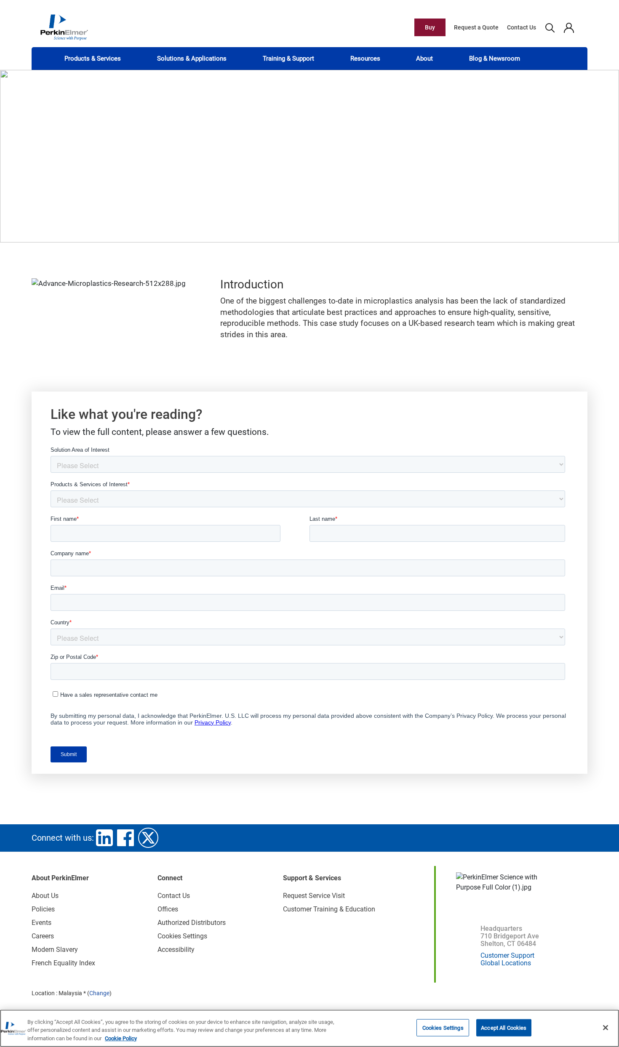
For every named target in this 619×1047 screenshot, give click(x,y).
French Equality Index (63, 963)
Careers (43, 936)
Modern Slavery (55, 950)
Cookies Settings (443, 1027)
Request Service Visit (314, 896)
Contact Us (521, 27)
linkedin (104, 837)
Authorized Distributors (191, 923)
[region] (309, 1028)
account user (568, 27)
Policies (43, 909)
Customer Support (507, 955)
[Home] (64, 27)
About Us (45, 896)
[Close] (605, 1027)
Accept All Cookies (503, 1027)
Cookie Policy (121, 1038)
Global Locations (505, 963)
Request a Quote (476, 27)
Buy (430, 27)
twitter (148, 838)
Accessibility (176, 950)
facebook (125, 837)
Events (41, 923)
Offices (167, 909)
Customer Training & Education (329, 909)
